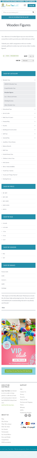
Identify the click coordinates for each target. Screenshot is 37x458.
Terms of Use (23, 399)
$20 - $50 (5, 197)
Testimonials (4, 432)
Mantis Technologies (31, 449)
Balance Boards (7, 146)
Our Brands (4, 429)
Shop (32, 6)
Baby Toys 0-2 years (8, 117)
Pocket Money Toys (8, 154)
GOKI (2, 276)
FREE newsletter (6, 442)
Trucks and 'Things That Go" (10, 175)
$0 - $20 (5, 193)
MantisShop (25, 451)
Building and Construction (10, 129)
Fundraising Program (25, 412)
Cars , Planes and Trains (10, 96)
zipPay (22, 410)
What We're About (6, 424)
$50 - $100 (5, 201)
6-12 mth (5, 227)
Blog (2, 419)
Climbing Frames (8, 101)
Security (22, 397)
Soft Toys (5, 134)
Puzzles (5, 125)
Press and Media (5, 437)
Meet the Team (5, 426)
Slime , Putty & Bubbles (9, 166)
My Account (10, 455)
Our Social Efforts (6, 434)
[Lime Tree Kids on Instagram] (29, 415)
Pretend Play (6, 121)
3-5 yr (4, 235)
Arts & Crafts (6, 113)
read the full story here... (8, 405)
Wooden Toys (15, 56)
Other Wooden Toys (9, 105)
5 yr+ (4, 239)
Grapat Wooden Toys (9, 88)
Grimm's (3, 280)
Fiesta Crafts (4, 271)
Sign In (26, 455)
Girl (4, 257)
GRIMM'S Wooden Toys (10, 84)
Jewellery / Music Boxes (9, 142)
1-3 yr (4, 231)
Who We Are (4, 421)
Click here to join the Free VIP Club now (18, 371)
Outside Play (6, 138)
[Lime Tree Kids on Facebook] (25, 415)
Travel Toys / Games (8, 170)
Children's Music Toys (9, 158)
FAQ (21, 389)
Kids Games (6, 162)
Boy (4, 253)
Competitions (5, 439)
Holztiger (3, 288)
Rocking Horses (7, 179)
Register (19, 455)
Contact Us (23, 392)
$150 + (5, 209)
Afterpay (22, 407)
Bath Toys (5, 150)
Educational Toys (7, 109)
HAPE (3, 284)
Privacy (22, 394)
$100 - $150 (6, 205)
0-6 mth (5, 223)
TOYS (7, 56)
